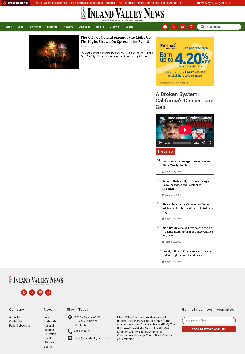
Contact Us (15, 321)
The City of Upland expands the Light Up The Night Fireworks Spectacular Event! (116, 39)
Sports (129, 26)
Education (84, 26)
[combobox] (219, 27)
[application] (185, 130)
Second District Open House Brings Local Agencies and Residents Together (185, 184)
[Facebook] (165, 26)
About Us (14, 317)
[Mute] (203, 143)
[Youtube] (182, 26)
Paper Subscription (20, 325)
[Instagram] (191, 26)
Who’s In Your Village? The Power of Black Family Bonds (186, 163)
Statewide (36, 26)
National (52, 26)
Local (21, 26)
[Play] (161, 143)
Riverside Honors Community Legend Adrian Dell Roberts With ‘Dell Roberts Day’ (187, 208)
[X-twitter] (173, 26)
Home (8, 26)
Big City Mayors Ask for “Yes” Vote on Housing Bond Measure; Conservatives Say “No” (187, 231)
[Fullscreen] (209, 143)
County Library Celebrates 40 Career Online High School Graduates (187, 253)
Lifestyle (114, 26)
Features (68, 26)
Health (100, 26)
